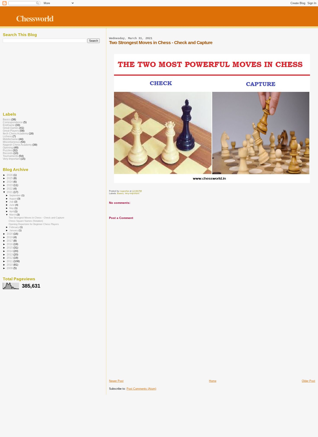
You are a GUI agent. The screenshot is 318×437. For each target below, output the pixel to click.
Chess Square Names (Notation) (26, 221)
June (12, 205)
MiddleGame (10, 139)
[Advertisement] (212, 346)
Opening (8, 147)
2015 (10, 247)
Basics (120, 193)
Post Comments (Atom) (141, 388)
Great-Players (11, 130)
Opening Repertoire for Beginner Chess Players (34, 224)
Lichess (7, 136)
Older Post (308, 381)
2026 (10, 175)
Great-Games (11, 127)
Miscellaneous (11, 141)
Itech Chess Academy (15, 133)
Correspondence (13, 122)
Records (8, 153)
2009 (10, 268)
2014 (10, 251)
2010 (10, 264)
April (11, 211)
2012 (10, 257)
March (13, 214)
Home (212, 381)
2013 (10, 254)
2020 (10, 233)
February (14, 227)
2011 (10, 261)
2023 (10, 185)
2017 (10, 240)
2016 (10, 244)
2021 (10, 192)
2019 (10, 237)
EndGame (9, 125)
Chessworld (34, 18)
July (11, 201)
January (14, 230)
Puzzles (7, 150)
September (15, 195)
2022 (10, 188)
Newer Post (116, 381)
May (11, 208)
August (13, 198)
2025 (10, 178)
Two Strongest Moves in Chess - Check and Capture (36, 217)
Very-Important (132, 193)
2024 (10, 181)
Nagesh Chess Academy (17, 144)
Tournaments (10, 156)
